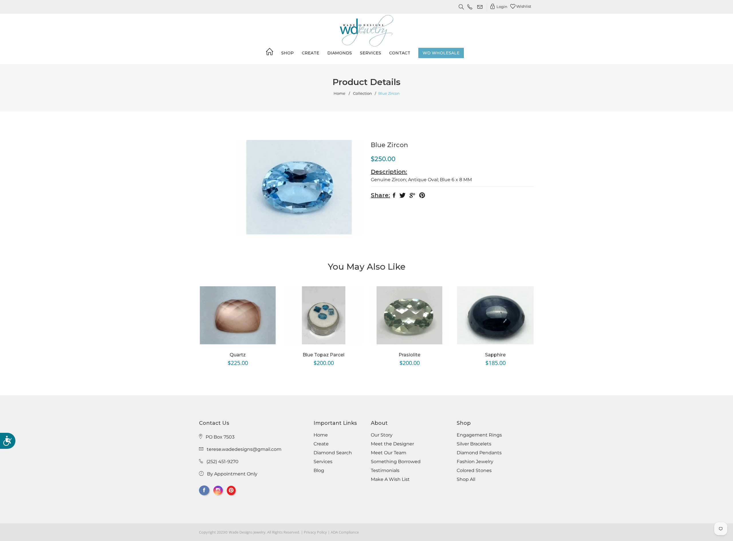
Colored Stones (474, 470)
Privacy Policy (315, 532)
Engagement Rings (479, 435)
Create (310, 53)
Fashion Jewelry (475, 461)
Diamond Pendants (479, 453)
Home (339, 93)
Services (370, 53)
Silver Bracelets (474, 444)
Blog (319, 470)
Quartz (238, 355)
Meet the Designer (392, 444)
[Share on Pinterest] (422, 196)
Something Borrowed (396, 461)
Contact (399, 53)
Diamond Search (333, 453)
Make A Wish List (390, 479)
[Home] (269, 52)
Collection (362, 93)
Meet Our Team (388, 453)
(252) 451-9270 (222, 461)
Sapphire (495, 355)
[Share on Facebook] (394, 196)
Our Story (382, 435)
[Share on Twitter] (402, 196)
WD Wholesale (441, 53)
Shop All (466, 479)
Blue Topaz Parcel (323, 355)
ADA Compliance (345, 532)
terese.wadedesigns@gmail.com (244, 449)
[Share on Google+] (412, 196)
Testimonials (385, 470)
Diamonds (339, 53)
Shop (287, 53)
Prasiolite (409, 355)
